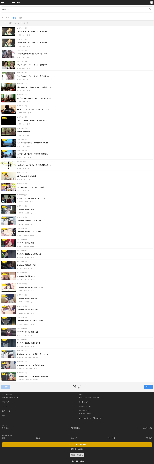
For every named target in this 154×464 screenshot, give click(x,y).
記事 (20, 18)
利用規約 (5, 428)
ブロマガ (5, 402)
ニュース (74, 438)
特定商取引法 (75, 428)
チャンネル (5, 18)
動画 (14, 18)
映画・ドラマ (7, 411)
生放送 (38, 438)
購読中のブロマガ (85, 406)
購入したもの (83, 402)
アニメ (4, 406)
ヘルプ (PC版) (147, 428)
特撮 (3, 416)
